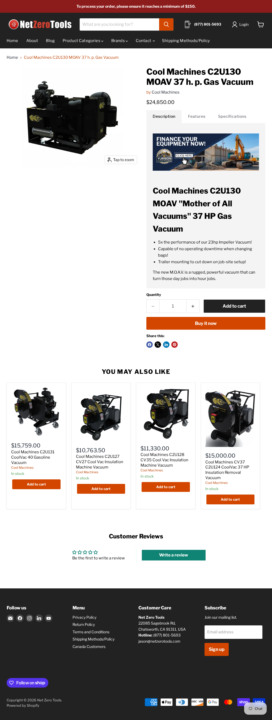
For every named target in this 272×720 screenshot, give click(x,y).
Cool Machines (166, 92)
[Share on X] (158, 344)
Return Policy (84, 624)
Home (12, 40)
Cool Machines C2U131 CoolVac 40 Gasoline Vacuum (32, 457)
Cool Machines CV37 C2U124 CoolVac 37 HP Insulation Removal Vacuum (227, 470)
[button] (241, 24)
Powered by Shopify (23, 705)
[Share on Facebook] (149, 344)
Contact (144, 40)
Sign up (216, 649)
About (32, 40)
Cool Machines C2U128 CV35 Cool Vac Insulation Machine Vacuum (164, 459)
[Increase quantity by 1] (192, 306)
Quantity (153, 295)
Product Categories (82, 40)
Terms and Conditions (91, 632)
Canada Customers (89, 646)
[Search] (166, 24)
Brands (118, 40)
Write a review (173, 555)
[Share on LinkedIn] (166, 344)
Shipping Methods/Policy (186, 40)
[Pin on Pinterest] (174, 344)
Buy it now (206, 323)
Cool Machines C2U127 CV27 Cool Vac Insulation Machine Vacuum (99, 461)
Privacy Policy (84, 617)
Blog (50, 40)
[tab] (164, 116)
